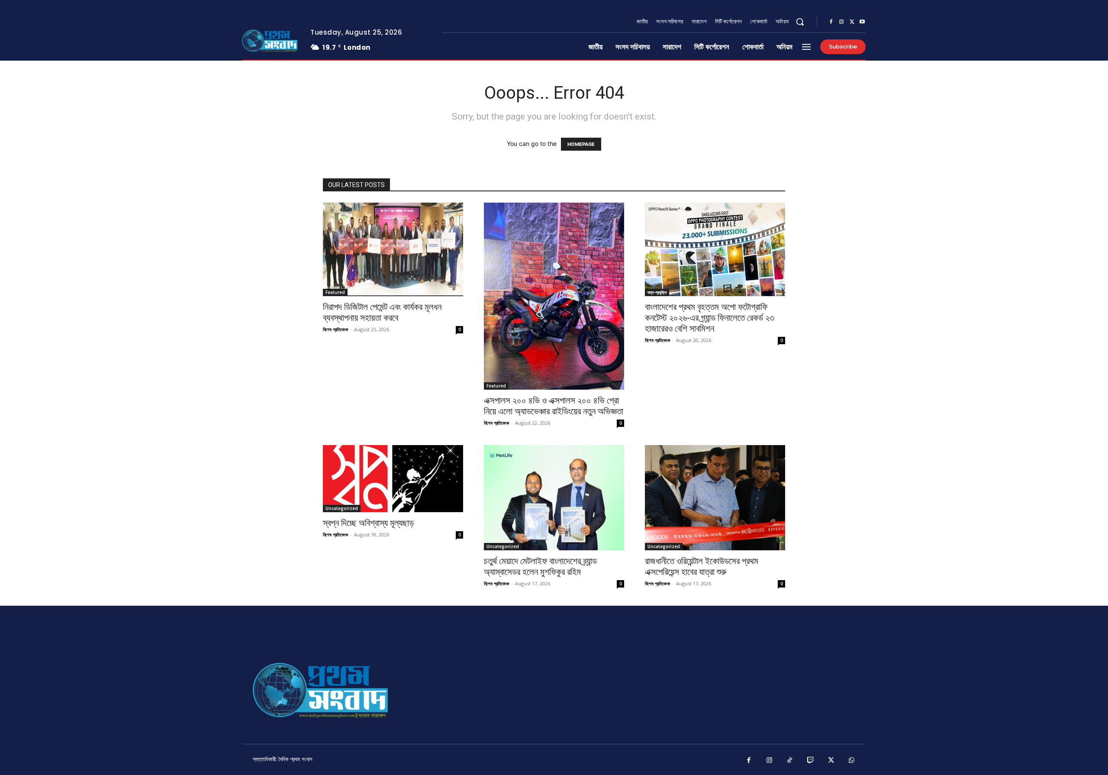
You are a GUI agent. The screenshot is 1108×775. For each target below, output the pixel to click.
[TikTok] (790, 760)
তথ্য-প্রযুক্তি (657, 292)
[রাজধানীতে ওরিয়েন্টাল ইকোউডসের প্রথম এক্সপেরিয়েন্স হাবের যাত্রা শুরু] (715, 497)
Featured (335, 292)
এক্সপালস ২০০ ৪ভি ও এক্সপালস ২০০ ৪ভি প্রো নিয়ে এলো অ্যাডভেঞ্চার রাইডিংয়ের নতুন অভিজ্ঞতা (553, 406)
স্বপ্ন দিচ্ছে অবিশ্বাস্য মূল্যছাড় (368, 523)
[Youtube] (862, 22)
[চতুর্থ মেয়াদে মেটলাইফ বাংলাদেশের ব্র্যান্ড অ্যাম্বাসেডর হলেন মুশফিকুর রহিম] (554, 497)
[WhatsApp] (852, 760)
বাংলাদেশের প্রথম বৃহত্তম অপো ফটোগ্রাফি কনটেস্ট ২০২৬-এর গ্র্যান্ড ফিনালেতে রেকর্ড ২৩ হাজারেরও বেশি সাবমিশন (709, 318)
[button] (799, 21)
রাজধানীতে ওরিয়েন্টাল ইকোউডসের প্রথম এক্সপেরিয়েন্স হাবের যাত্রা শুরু (701, 566)
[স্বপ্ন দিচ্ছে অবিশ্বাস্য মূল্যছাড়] (393, 478)
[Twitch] (810, 760)
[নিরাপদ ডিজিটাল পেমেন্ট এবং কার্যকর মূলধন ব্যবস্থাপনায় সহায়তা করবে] (393, 249)
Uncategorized (341, 508)
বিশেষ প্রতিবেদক (335, 329)
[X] (852, 22)
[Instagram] (841, 22)
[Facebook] (831, 22)
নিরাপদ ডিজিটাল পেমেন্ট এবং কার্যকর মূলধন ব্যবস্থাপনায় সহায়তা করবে (382, 312)
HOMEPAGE (581, 144)
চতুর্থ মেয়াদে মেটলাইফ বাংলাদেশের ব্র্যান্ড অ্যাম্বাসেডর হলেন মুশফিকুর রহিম (540, 566)
